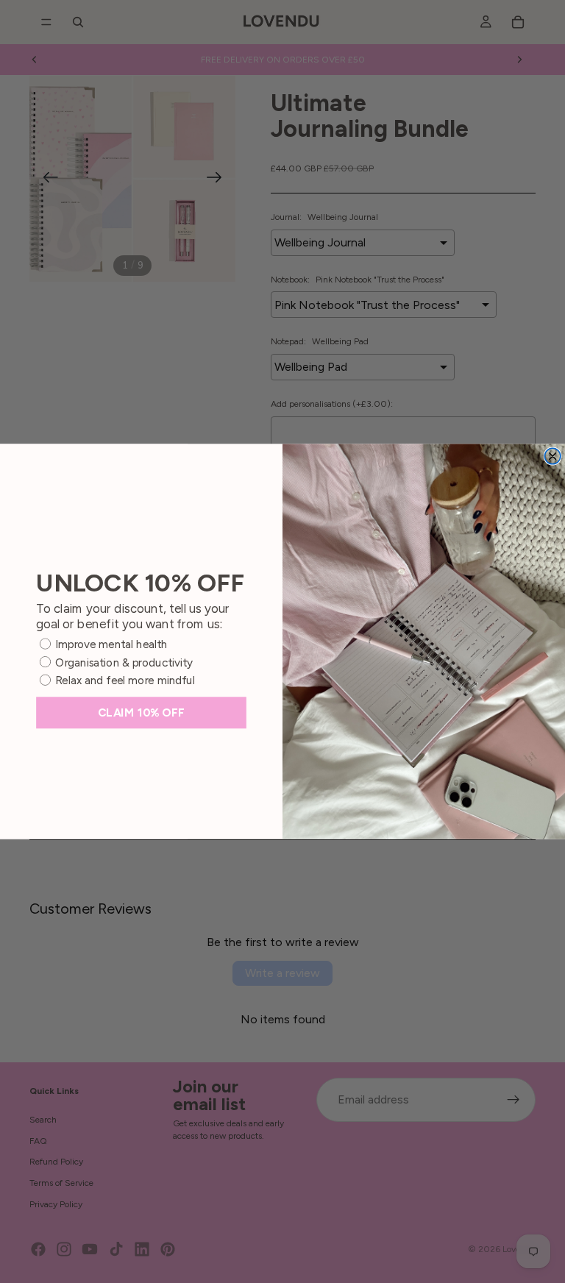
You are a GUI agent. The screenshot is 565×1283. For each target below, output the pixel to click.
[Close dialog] (552, 456)
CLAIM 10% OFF (141, 712)
